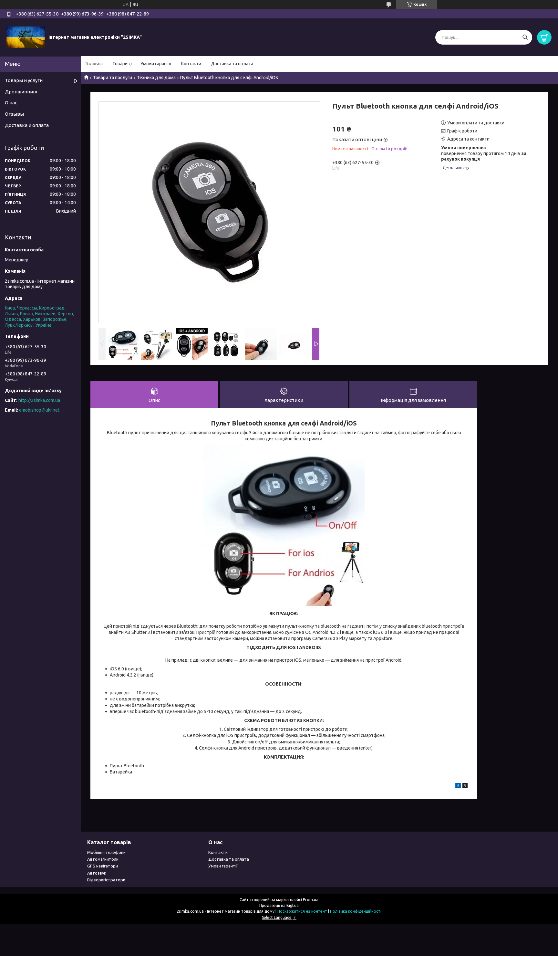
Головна (94, 63)
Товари (120, 63)
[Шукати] (525, 37)
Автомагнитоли (103, 859)
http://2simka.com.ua (39, 400)
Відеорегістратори (106, 879)
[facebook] (458, 786)
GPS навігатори (102, 866)
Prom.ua (310, 900)
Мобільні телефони (106, 852)
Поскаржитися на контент (302, 911)
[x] (465, 786)
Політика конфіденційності (355, 911)
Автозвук (96, 873)
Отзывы (14, 114)
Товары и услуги (24, 80)
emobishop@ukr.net (39, 410)
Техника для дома (156, 77)
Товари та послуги (112, 77)
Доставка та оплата (232, 63)
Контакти (191, 63)
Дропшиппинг (21, 91)
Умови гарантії (155, 63)
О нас (11, 102)
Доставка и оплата (27, 125)
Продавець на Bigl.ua (279, 905)
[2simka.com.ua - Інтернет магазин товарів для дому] (25, 37)
